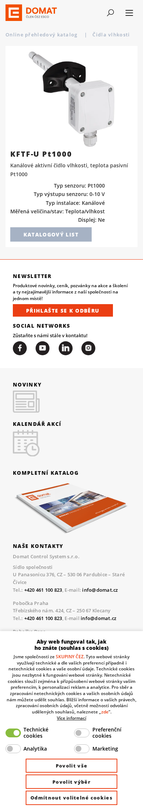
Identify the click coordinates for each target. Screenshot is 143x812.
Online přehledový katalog (42, 34)
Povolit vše (71, 765)
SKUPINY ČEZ (70, 656)
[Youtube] (43, 348)
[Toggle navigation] (110, 13)
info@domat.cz (100, 590)
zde (105, 712)
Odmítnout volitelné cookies (71, 797)
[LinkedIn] (66, 348)
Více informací (71, 718)
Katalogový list (50, 234)
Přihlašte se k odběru (63, 310)
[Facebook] (20, 348)
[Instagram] (88, 348)
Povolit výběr (71, 782)
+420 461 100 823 (43, 590)
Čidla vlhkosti (112, 34)
